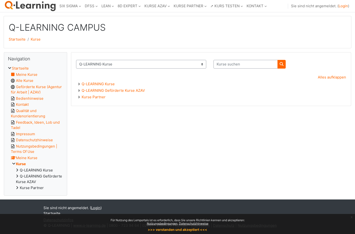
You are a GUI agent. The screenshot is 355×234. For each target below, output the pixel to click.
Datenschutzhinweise (193, 223)
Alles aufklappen (332, 77)
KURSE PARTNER (188, 6)
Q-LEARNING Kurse (98, 84)
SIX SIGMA (68, 6)
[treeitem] (35, 128)
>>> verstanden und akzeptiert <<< (177, 229)
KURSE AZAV (155, 6)
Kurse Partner (94, 97)
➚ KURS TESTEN (225, 6)
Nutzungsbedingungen (162, 223)
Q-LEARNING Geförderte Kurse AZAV (113, 90)
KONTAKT (255, 6)
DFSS (89, 6)
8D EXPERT (127, 6)
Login (343, 6)
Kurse (36, 39)
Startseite (17, 39)
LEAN (106, 6)
